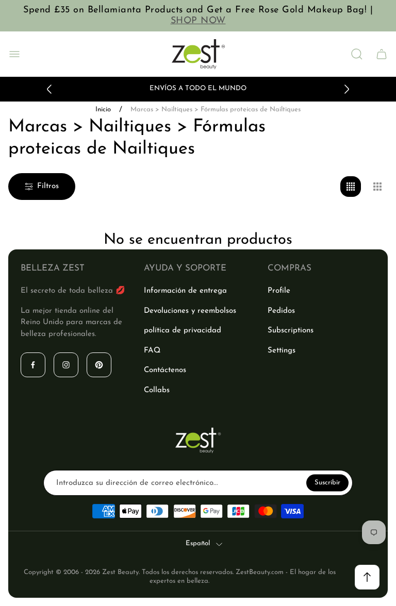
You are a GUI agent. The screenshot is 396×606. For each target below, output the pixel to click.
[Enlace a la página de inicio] (198, 440)
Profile (279, 291)
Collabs (157, 390)
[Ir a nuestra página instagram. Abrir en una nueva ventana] (66, 364)
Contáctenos (165, 370)
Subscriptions (291, 330)
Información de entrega (185, 291)
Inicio (103, 109)
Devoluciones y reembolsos (190, 311)
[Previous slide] (49, 89)
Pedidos (281, 311)
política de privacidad (182, 330)
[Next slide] (346, 89)
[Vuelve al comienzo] (367, 577)
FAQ (152, 351)
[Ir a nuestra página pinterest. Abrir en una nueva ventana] (99, 364)
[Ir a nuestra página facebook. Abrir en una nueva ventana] (33, 364)
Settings (281, 351)
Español (198, 543)
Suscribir (327, 482)
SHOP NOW (198, 21)
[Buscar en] (356, 54)
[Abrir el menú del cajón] (14, 54)
